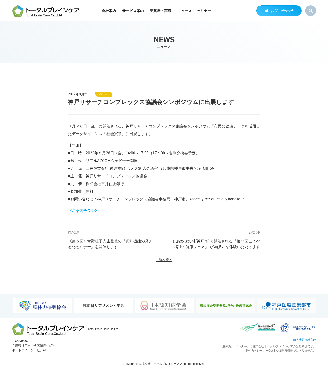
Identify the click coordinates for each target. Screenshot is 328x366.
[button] (310, 10)
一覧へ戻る (164, 260)
